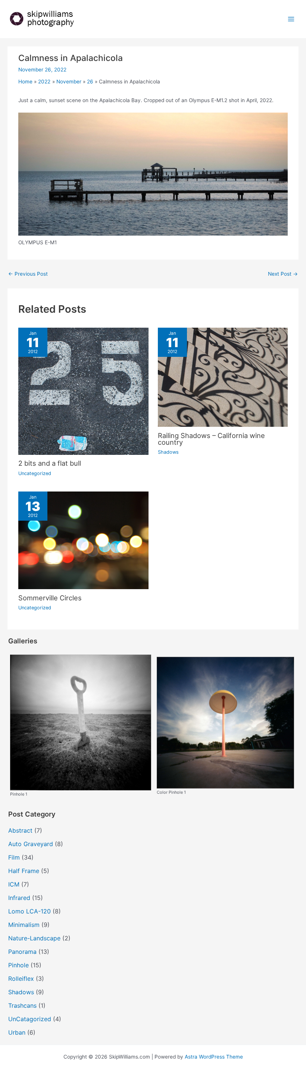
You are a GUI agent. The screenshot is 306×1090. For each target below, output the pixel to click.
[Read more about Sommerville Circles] (83, 540)
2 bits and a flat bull (49, 463)
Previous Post (28, 274)
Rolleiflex (21, 978)
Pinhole (18, 965)
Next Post (283, 274)
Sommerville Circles (50, 598)
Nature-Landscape (34, 938)
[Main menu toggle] (291, 19)
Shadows (168, 452)
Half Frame (23, 871)
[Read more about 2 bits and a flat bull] (83, 391)
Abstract (20, 830)
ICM (13, 884)
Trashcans (22, 1005)
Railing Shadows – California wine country (211, 438)
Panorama (22, 951)
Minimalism (24, 924)
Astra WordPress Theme (214, 1057)
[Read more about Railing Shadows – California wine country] (223, 377)
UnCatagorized (29, 1019)
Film (14, 857)
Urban (16, 1032)
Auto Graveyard (30, 844)
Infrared (19, 897)
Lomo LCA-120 (29, 911)
